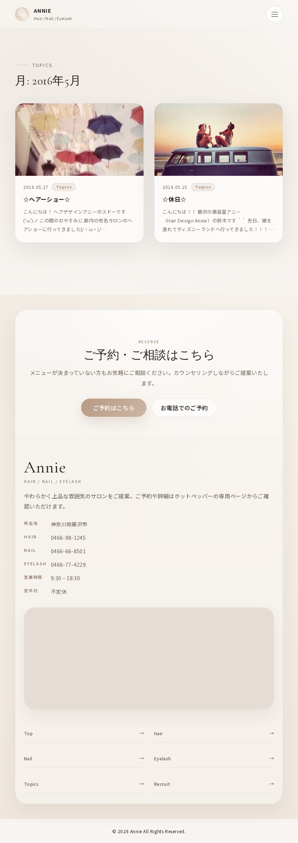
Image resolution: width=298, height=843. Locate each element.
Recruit (162, 784)
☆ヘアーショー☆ (47, 199)
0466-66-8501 (68, 551)
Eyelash (162, 758)
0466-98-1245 (68, 537)
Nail (28, 758)
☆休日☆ (174, 199)
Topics (64, 187)
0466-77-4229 (68, 564)
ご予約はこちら (113, 407)
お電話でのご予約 (184, 407)
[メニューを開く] (274, 14)
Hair (158, 733)
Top (28, 733)
